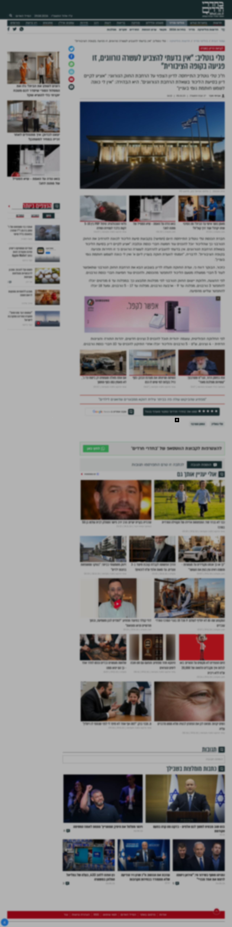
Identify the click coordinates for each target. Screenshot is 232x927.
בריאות (121, 23)
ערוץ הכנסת (149, 30)
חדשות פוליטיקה (208, 30)
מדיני (191, 30)
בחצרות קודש (198, 23)
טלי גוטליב (217, 480)
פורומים (15, 23)
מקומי (162, 30)
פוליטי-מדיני (176, 23)
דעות (108, 23)
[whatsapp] (71, 120)
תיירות (84, 23)
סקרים (123, 30)
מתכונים (48, 23)
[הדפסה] (71, 128)
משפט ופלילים (154, 23)
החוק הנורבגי (198, 480)
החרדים (134, 30)
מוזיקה (135, 23)
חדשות (217, 23)
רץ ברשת (31, 23)
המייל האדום (23, 16)
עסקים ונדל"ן (66, 23)
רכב (96, 23)
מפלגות (111, 30)
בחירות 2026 (177, 30)
